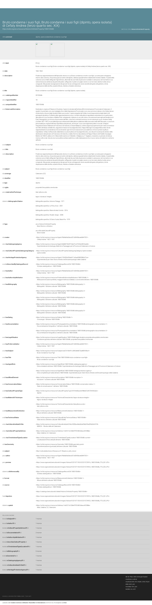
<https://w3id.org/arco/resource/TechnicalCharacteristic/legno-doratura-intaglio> (62, 398)
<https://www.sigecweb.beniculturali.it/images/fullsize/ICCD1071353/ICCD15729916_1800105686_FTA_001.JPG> (73, 462)
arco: (10, 95)
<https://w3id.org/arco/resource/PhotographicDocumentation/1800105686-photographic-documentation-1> (71, 325)
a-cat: (15, 264)
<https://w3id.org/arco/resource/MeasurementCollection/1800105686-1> (60, 412)
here (65, 602)
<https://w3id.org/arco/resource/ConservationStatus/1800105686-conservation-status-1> (65, 385)
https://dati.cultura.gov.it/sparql (138, 576)
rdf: (4, 224)
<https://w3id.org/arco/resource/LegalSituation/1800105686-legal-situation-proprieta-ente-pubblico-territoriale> (72, 338)
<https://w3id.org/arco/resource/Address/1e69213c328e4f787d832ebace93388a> (63, 432)
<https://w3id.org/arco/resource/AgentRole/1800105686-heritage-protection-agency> (77, 372)
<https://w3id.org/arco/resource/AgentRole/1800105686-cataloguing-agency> (78, 365)
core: (8, 154)
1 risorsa (39, 519)
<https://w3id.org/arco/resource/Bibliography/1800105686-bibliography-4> (60, 305)
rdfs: (7, 37)
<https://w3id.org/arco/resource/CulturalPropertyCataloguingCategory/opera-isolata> (64, 252)
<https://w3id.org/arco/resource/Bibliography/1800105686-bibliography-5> (60, 312)
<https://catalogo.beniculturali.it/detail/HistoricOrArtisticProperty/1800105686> (61, 491)
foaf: (7, 496)
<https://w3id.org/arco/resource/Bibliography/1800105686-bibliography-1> (60, 285)
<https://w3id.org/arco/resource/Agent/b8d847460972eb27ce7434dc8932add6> (65, 245)
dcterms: (12, 201)
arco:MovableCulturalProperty (45, 232)
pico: (11, 192)
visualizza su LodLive (131, 579)
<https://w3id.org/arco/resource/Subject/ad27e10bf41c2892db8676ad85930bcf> (63, 352)
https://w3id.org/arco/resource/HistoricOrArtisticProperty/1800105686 (28, 29)
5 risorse (38, 551)
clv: (8, 444)
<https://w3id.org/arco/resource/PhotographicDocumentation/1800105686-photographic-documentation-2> (71, 332)
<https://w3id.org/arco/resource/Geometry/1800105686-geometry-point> (60, 445)
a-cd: (11, 109)
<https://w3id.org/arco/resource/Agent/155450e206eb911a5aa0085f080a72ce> (62, 258)
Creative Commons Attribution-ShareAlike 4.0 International (28, 602)
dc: (4, 71)
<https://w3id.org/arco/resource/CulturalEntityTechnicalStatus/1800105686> (61, 418)
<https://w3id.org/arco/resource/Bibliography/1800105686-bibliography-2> (60, 292)
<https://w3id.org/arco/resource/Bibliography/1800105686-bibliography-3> (60, 298)
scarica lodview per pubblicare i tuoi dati (16, 596)
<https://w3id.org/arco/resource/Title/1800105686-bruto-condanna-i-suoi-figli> (62, 358)
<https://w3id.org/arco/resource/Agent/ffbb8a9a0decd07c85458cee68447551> (62, 238)
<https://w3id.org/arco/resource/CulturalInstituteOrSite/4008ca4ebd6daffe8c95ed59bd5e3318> (67, 425)
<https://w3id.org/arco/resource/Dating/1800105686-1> (54, 318)
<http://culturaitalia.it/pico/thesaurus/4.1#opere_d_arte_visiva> (56, 451)
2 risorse (38, 532)
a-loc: (12, 424)
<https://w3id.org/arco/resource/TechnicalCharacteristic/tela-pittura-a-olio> (60, 405)
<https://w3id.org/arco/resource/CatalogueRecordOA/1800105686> (58, 265)
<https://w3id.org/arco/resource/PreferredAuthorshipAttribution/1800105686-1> (67, 278)
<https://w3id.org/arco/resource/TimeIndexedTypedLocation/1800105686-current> (63, 439)
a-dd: (10, 377)
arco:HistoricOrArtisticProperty (46, 225)
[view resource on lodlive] (149, 13)
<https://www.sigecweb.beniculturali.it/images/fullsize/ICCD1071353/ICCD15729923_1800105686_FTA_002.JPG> (73, 467)
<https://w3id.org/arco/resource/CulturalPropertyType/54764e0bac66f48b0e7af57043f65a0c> (67, 392)
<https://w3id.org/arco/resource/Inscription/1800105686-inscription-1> (59, 378)
